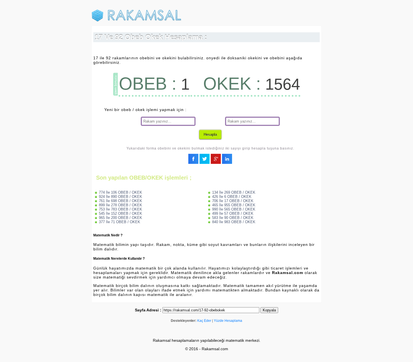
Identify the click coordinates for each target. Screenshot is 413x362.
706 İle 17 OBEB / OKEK (232, 201)
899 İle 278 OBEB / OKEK (120, 205)
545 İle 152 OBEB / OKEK (120, 213)
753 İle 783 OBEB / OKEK (120, 209)
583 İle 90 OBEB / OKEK (232, 218)
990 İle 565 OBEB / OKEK (233, 209)
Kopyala (269, 310)
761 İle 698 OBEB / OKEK (120, 201)
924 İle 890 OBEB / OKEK (120, 196)
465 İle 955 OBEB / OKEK (233, 205)
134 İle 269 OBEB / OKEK (233, 192)
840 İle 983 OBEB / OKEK (233, 222)
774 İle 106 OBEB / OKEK (120, 192)
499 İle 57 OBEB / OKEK (232, 213)
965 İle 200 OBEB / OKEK (120, 218)
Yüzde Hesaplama (228, 321)
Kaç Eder (204, 321)
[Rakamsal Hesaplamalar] (136, 20)
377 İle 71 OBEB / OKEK (119, 222)
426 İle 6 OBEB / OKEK (231, 196)
